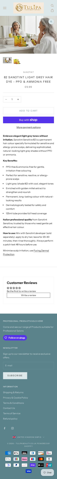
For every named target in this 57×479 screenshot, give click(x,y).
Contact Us (9, 408)
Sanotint (28, 72)
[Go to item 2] (17, 61)
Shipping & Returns (13, 392)
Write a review (28, 295)
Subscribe (15, 375)
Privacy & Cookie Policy (15, 397)
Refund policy (10, 418)
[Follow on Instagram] (12, 428)
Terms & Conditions (13, 403)
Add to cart (28, 110)
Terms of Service (11, 413)
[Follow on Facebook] (4, 428)
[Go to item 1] (7, 60)
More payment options (29, 127)
